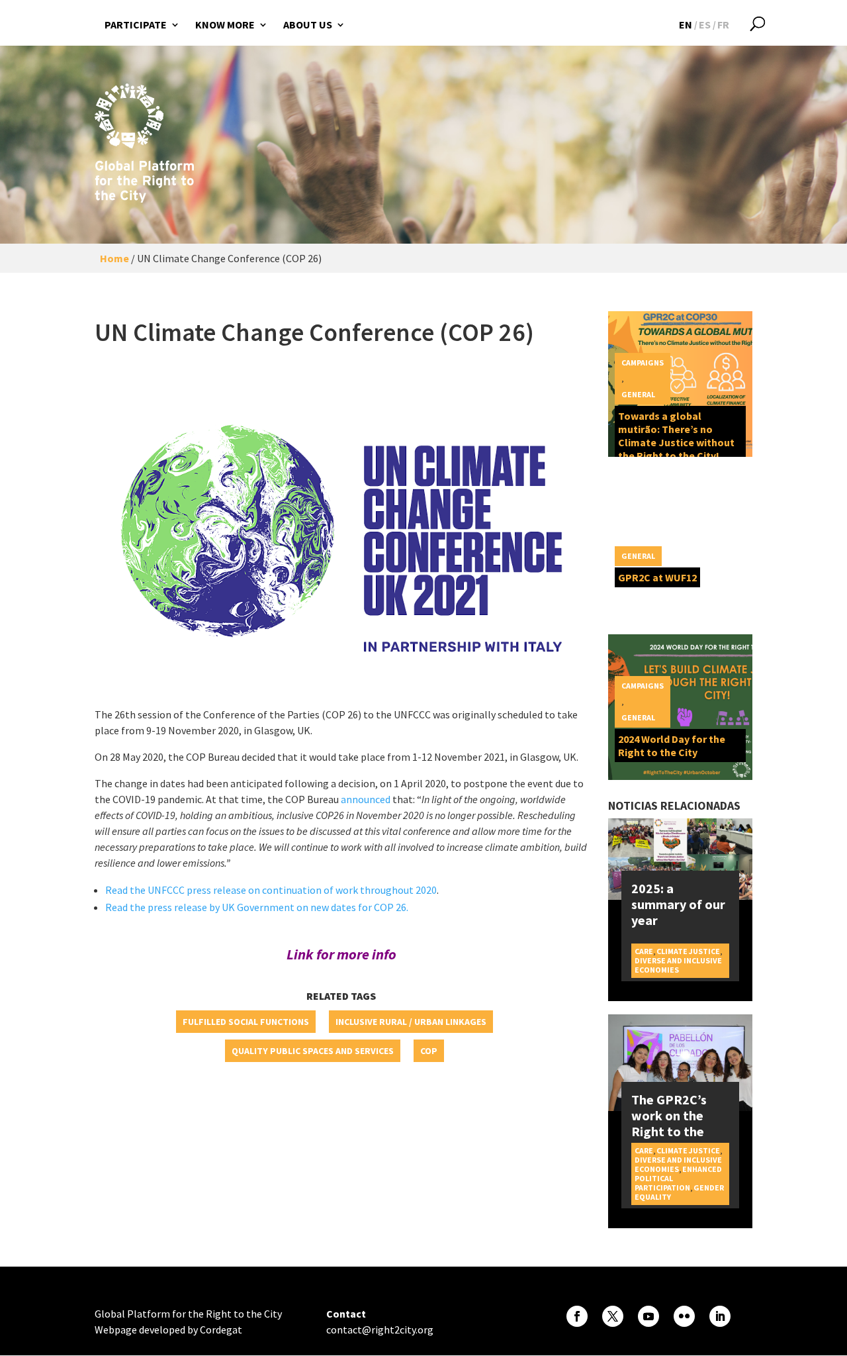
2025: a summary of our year (678, 904)
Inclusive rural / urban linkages (410, 1022)
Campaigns (642, 362)
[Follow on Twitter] (612, 1316)
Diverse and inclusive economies (678, 965)
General (638, 394)
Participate (136, 24)
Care (644, 951)
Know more (225, 24)
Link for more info (341, 954)
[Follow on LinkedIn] (720, 1316)
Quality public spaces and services (313, 1051)
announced (365, 799)
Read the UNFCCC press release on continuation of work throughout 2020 (271, 889)
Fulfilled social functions (246, 1022)
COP (428, 1051)
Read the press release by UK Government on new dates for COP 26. (256, 907)
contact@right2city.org (379, 1329)
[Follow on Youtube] (648, 1316)
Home (114, 258)
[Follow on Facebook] (577, 1316)
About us (307, 24)
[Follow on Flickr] (684, 1316)
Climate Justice (688, 951)
